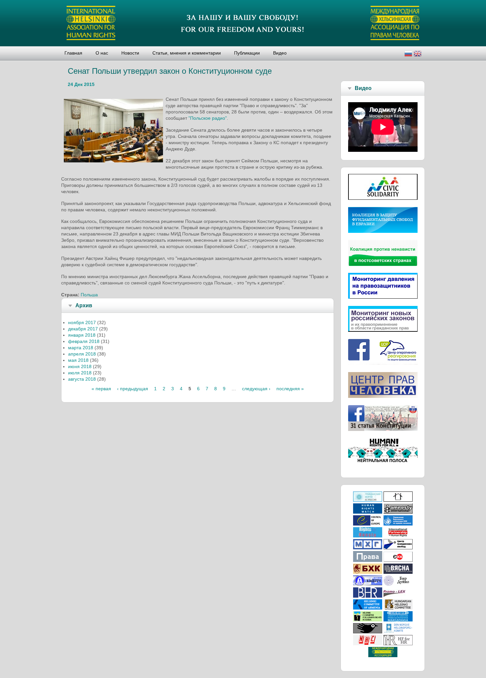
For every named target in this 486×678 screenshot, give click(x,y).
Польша (89, 294)
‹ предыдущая (132, 388)
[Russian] (408, 54)
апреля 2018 (82, 354)
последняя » (290, 388)
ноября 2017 (82, 322)
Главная (73, 53)
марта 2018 (80, 347)
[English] (418, 54)
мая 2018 (78, 360)
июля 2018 (80, 372)
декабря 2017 (83, 328)
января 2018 (82, 335)
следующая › (256, 388)
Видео (280, 53)
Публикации (247, 53)
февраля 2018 (84, 341)
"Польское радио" (207, 118)
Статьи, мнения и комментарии (186, 53)
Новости (130, 53)
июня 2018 (80, 366)
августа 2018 (82, 379)
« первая (101, 388)
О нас (102, 53)
